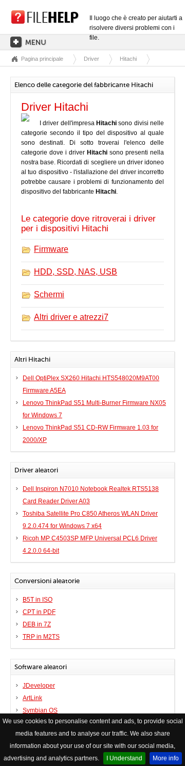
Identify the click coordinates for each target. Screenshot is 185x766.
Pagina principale (42, 59)
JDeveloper (39, 685)
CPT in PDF (39, 612)
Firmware (51, 249)
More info (166, 758)
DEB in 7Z (37, 624)
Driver (91, 59)
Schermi (49, 294)
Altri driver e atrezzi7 (71, 317)
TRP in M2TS (41, 636)
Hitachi (128, 59)
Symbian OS (40, 710)
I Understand (124, 758)
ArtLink (32, 698)
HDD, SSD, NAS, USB (75, 271)
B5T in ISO (37, 599)
